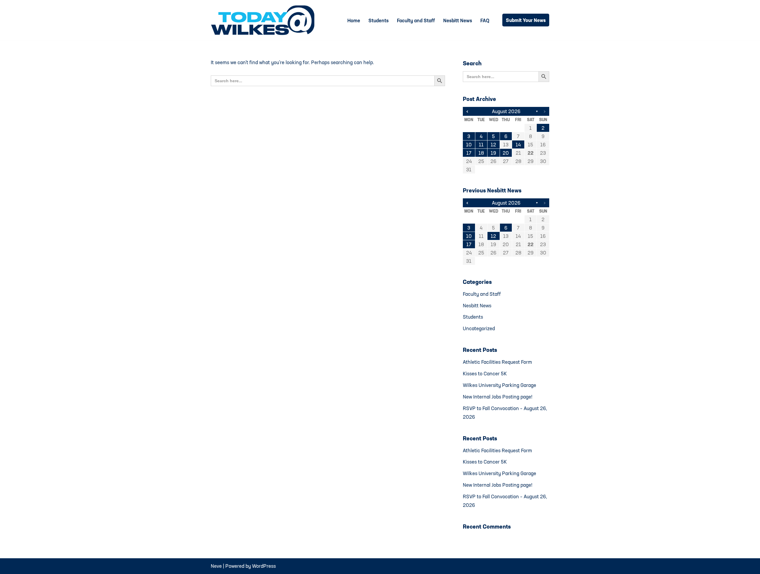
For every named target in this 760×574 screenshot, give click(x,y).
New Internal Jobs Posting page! (498, 396)
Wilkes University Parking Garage (499, 385)
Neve (216, 566)
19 (493, 153)
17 (468, 153)
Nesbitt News (457, 20)
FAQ (484, 20)
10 (469, 144)
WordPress (264, 566)
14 (518, 144)
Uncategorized (479, 328)
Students (378, 20)
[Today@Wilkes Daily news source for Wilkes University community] (264, 20)
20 (506, 153)
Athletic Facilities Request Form (497, 362)
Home (353, 20)
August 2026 (506, 111)
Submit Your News (526, 20)
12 (493, 144)
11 (481, 144)
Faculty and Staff (416, 20)
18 (481, 153)
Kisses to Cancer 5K (485, 373)
